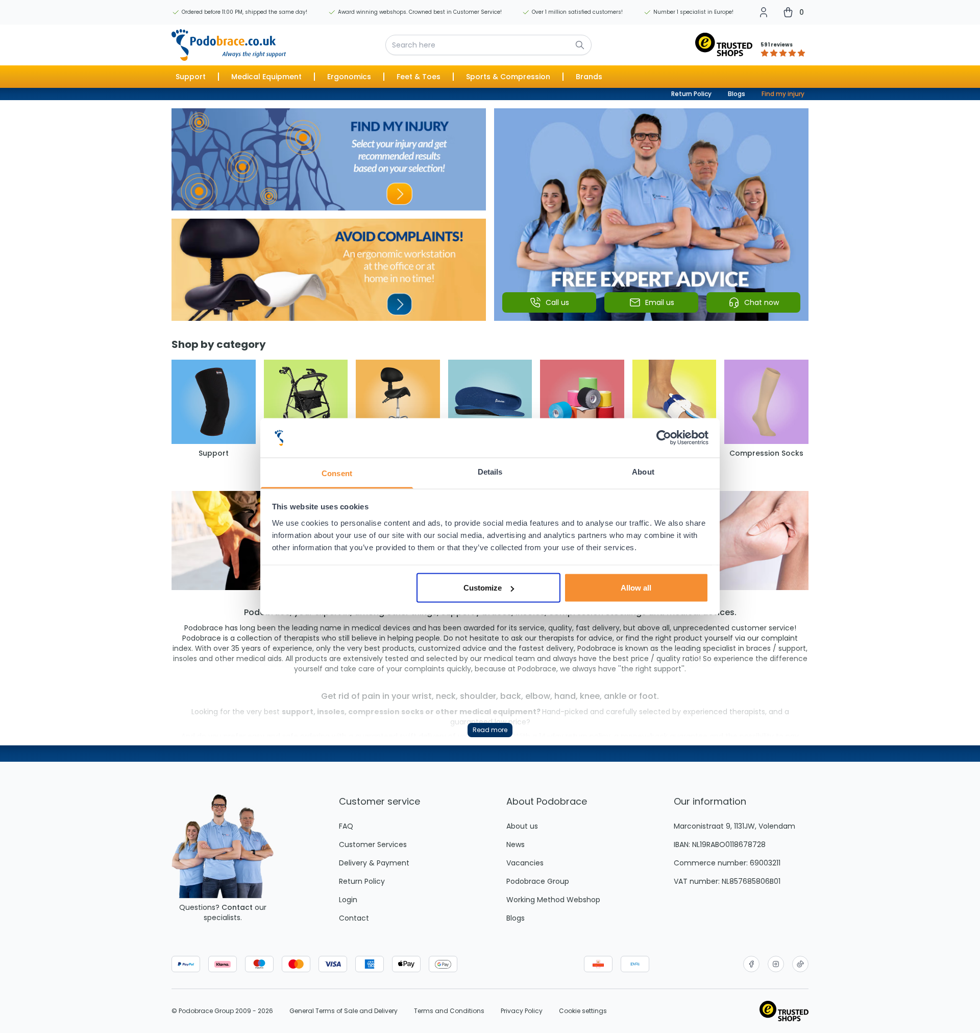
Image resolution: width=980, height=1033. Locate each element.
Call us (557, 302)
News (515, 844)
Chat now (761, 302)
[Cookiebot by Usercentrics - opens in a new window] (663, 437)
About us (522, 826)
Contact (237, 907)
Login (348, 900)
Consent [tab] (337, 472)
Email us (659, 302)
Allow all (636, 587)
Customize (482, 587)
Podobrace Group (537, 881)
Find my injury (783, 93)
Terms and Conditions (449, 1011)
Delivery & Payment (374, 863)
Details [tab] (490, 471)
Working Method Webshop (553, 900)
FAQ (346, 826)
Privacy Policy (522, 1011)
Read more (490, 729)
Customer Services (373, 844)
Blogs (736, 93)
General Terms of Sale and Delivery (343, 1011)
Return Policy (691, 93)
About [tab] (643, 471)
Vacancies (525, 863)
